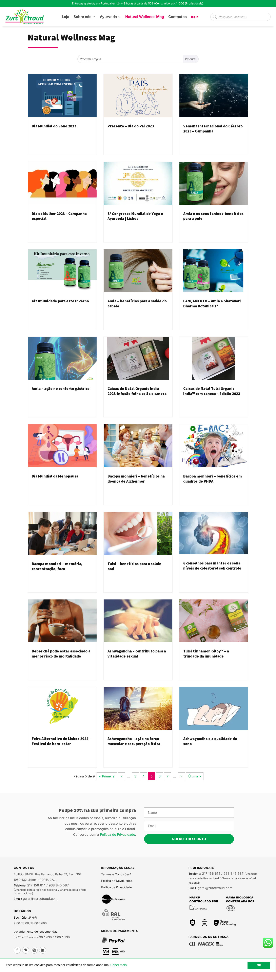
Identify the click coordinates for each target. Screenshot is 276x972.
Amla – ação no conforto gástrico (61, 388)
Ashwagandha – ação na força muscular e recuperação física (133, 741)
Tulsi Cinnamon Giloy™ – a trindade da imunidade (206, 654)
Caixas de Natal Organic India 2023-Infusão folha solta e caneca (136, 391)
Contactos (177, 17)
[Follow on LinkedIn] (42, 950)
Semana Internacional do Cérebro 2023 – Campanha (213, 128)
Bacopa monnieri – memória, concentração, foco (57, 566)
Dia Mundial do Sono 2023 (54, 126)
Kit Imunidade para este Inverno (60, 301)
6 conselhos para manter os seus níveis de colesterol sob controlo (212, 566)
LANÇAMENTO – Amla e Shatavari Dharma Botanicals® (212, 303)
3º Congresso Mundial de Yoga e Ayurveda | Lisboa (135, 216)
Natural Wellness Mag (144, 17)
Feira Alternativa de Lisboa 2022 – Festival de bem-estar (61, 741)
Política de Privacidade (117, 834)
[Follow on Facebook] (17, 950)
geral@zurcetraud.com (40, 899)
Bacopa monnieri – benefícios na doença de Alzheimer (136, 479)
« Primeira (107, 776)
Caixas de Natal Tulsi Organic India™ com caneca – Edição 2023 (211, 391)
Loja (65, 17)
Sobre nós (82, 17)
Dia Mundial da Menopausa (55, 476)
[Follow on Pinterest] (25, 950)
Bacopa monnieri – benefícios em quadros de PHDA (212, 479)
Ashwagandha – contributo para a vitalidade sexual (136, 654)
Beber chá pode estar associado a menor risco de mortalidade (61, 654)
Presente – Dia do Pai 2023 (130, 126)
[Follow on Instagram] (34, 950)
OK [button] (259, 965)
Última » (194, 776)
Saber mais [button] (118, 965)
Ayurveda (108, 17)
